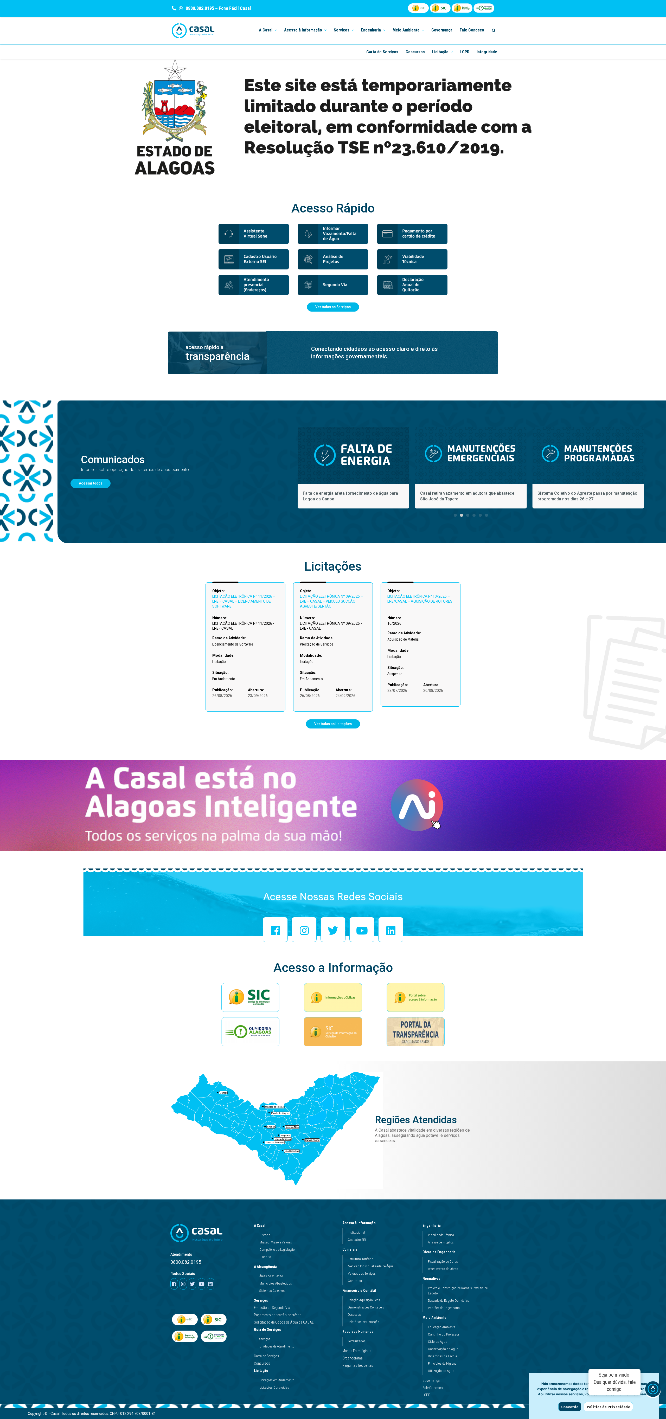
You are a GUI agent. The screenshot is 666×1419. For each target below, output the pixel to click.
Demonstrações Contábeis (366, 1307)
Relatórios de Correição (363, 1322)
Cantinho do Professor (443, 1334)
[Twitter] (333, 929)
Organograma (352, 1358)
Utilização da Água (441, 1371)
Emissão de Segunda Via (272, 1308)
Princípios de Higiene (442, 1363)
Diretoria (265, 1257)
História (264, 1235)
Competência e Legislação (277, 1250)
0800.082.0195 (199, 8)
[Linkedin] (390, 929)
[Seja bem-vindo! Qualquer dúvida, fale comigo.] (653, 1390)
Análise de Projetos (441, 1242)
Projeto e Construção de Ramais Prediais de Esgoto (458, 1290)
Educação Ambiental (442, 1327)
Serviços (261, 1300)
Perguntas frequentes (357, 1365)
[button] (275, 29)
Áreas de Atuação (271, 1276)
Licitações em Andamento (276, 1380)
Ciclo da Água (437, 1342)
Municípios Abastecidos (275, 1283)
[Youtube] (361, 929)
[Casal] (193, 30)
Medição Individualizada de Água (371, 1266)
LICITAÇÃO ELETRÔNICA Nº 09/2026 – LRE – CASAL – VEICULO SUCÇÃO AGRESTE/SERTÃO (331, 601)
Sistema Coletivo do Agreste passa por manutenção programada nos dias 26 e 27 (470, 496)
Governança (441, 30)
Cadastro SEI (357, 1240)
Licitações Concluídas (274, 1387)
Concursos (415, 51)
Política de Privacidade (608, 1406)
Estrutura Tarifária (360, 1259)
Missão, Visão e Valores (275, 1242)
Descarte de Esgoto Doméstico (448, 1300)
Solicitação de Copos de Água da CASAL (283, 1322)
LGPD (464, 51)
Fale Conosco (472, 30)
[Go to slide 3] (467, 515)
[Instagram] (304, 929)
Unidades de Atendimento (276, 1346)
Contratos (355, 1281)
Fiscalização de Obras (443, 1261)
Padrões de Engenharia (444, 1308)
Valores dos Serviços (362, 1273)
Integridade (487, 51)
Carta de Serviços (382, 51)
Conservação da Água (443, 1349)
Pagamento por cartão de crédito (278, 1315)
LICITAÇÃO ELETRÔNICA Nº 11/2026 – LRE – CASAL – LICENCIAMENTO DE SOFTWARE (243, 601)
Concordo (569, 1406)
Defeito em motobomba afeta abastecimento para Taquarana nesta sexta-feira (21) (585, 496)
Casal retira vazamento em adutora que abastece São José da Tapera (350, 496)
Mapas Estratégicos (356, 1351)
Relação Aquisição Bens (364, 1300)
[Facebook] (275, 929)
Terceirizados (357, 1341)
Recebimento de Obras (443, 1269)
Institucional (356, 1232)
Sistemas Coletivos (272, 1291)
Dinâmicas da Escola (442, 1356)
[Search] (494, 30)
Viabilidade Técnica (441, 1235)
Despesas (354, 1315)
